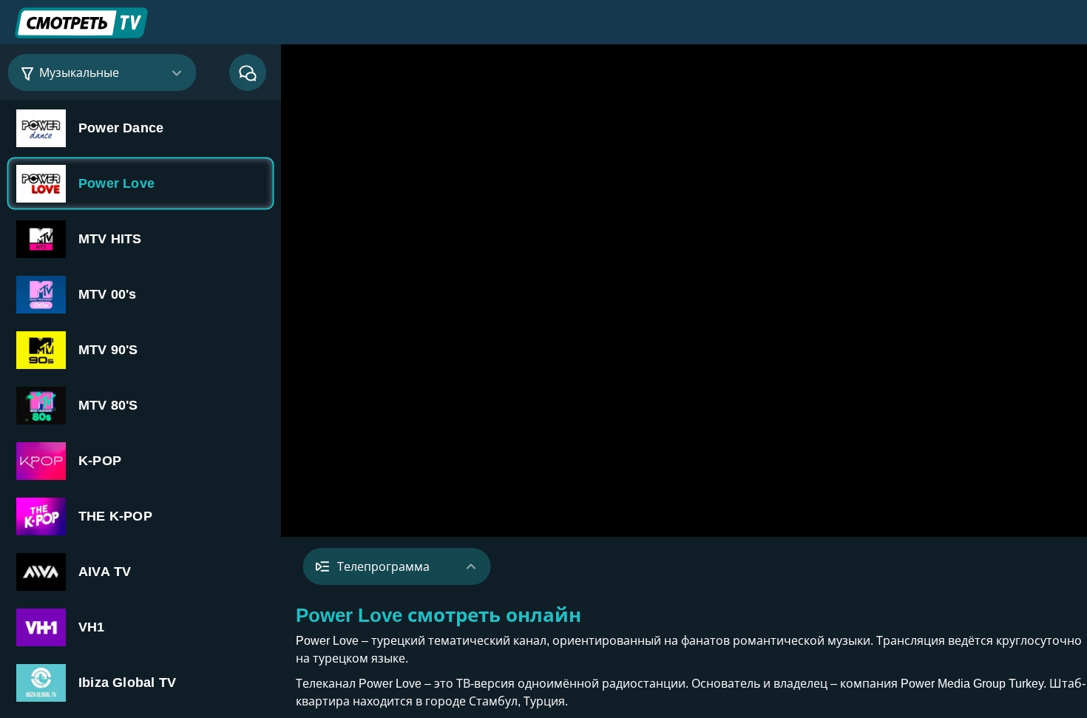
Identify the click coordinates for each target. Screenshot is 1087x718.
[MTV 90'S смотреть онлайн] (140, 349)
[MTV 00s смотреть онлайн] (140, 294)
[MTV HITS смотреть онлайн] (140, 238)
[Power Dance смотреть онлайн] (140, 127)
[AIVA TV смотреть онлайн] (140, 571)
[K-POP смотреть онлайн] (140, 460)
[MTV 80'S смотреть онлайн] (140, 405)
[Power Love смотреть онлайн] (140, 183)
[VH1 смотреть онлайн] (140, 626)
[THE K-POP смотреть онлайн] (140, 516)
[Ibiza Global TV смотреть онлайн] (140, 682)
